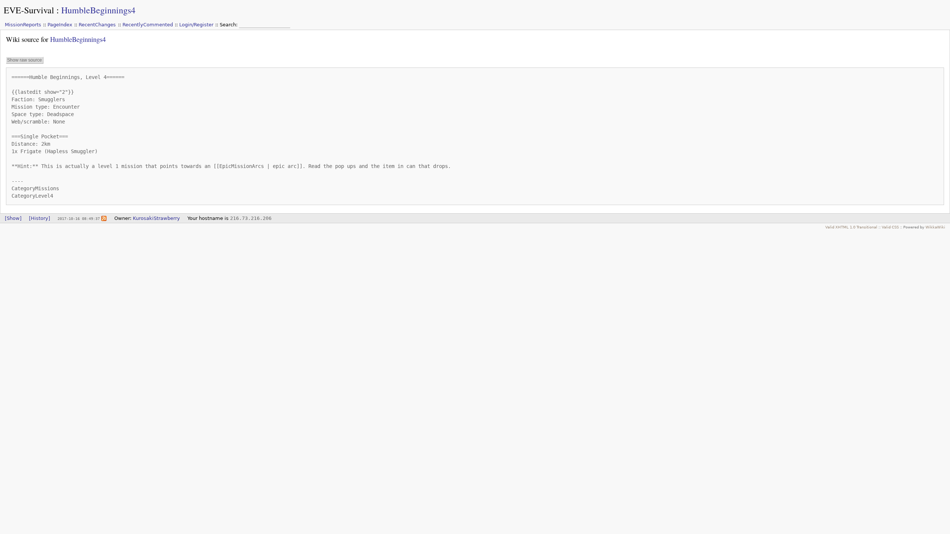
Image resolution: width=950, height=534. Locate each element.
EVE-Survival (29, 10)
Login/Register (196, 24)
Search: (229, 24)
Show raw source (24, 60)
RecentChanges (97, 24)
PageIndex (60, 24)
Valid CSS (890, 227)
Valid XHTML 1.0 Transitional (851, 227)
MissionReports (23, 24)
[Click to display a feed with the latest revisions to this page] (104, 218)
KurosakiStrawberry (156, 218)
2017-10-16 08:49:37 (79, 218)
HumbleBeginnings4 (98, 10)
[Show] (13, 218)
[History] (39, 218)
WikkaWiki (935, 227)
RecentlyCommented (147, 24)
